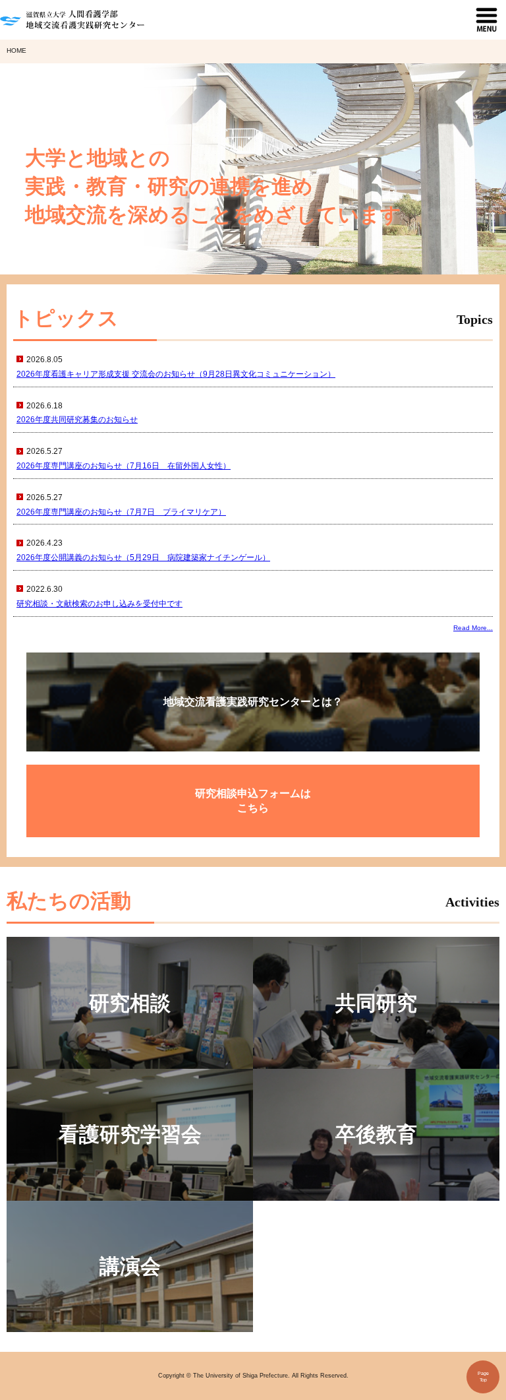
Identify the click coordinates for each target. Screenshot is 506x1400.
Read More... (473, 627)
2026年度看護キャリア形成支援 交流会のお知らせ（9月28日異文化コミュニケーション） (175, 374)
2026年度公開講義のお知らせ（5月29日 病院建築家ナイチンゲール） (143, 557)
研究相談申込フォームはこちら (253, 800)
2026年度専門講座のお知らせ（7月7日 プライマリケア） (121, 512)
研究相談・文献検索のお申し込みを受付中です (99, 603)
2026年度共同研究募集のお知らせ (77, 419)
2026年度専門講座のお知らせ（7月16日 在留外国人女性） (123, 465)
